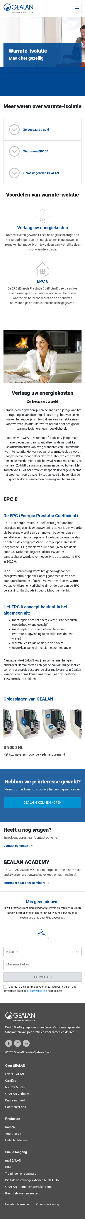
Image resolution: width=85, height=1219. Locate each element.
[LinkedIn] (26, 1043)
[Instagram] (17, 1043)
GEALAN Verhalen (17, 1094)
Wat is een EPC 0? (35, 151)
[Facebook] (8, 1043)
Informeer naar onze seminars (24, 883)
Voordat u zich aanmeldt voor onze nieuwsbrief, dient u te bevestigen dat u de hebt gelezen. (39, 988)
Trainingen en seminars (20, 1173)
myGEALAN (13, 1160)
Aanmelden (43, 977)
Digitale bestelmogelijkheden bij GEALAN (32, 1180)
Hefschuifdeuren (16, 1140)
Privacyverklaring (47, 1204)
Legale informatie (17, 1204)
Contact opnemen (15, 845)
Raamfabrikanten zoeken (22, 1193)
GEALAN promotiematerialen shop (28, 1187)
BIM (8, 1167)
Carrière (10, 1080)
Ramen (10, 1127)
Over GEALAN (14, 1074)
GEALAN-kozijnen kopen (42, 802)
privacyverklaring (37, 990)
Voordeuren (13, 1133)
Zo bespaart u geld (36, 129)
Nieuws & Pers (15, 1087)
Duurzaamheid (15, 1100)
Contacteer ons (15, 1107)
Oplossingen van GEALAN (41, 173)
